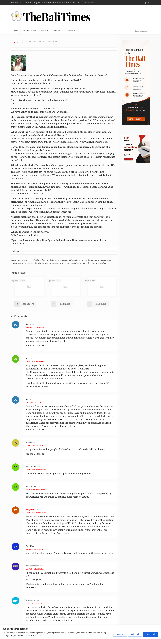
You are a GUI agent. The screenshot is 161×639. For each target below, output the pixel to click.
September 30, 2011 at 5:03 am (36, 513)
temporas (30, 509)
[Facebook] (145, 3)
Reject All (135, 634)
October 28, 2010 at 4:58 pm (35, 327)
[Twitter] (148, 3)
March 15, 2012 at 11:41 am (35, 569)
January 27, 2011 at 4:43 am (35, 362)
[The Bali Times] (50, 16)
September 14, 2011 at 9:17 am (36, 470)
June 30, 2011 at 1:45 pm (34, 402)
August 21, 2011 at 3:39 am (35, 445)
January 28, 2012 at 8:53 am (35, 549)
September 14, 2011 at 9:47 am (36, 490)
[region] (80, 632)
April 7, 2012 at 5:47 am (34, 603)
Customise (119, 634)
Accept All (151, 634)
